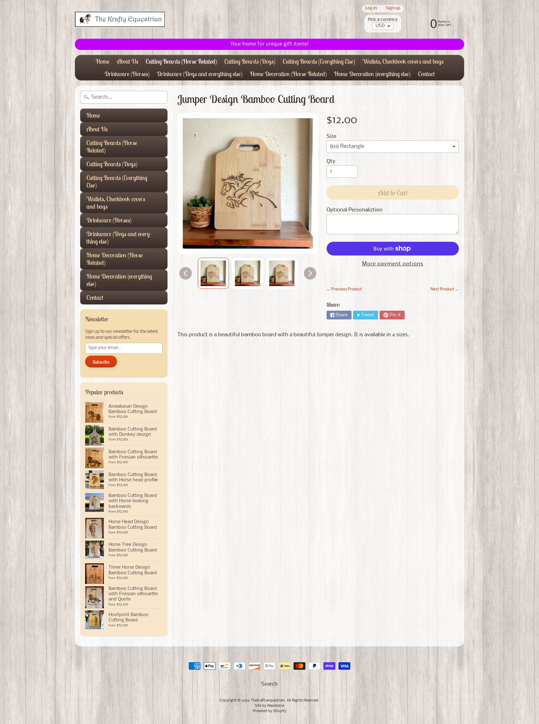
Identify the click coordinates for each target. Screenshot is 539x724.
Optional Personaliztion (354, 210)
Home (102, 61)
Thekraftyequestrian (268, 700)
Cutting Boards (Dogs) (249, 61)
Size (331, 136)
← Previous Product (344, 289)
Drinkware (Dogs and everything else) (199, 74)
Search (269, 684)
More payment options (392, 264)
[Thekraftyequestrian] (120, 19)
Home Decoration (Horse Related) (288, 74)
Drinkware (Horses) (126, 74)
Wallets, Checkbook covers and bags (403, 61)
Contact (426, 74)
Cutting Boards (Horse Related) (181, 61)
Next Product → (444, 289)
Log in (371, 9)
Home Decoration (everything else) (372, 74)
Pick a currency (382, 19)
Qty (331, 161)
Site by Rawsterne (269, 706)
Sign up (393, 9)
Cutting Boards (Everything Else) (319, 61)
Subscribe (101, 362)
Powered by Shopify (269, 711)
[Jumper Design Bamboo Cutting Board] (213, 273)
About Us (127, 61)
